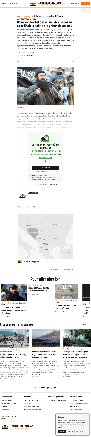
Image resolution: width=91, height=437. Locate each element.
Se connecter (53, 184)
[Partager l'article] (73, 61)
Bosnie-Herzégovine (25, 16)
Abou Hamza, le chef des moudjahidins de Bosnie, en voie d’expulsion (13, 310)
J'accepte (62, 431)
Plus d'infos (79, 431)
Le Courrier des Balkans (49, 3)
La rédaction (44, 53)
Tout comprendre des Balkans (49, 5)
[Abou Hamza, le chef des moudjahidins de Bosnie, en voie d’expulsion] (14, 292)
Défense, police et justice (44, 16)
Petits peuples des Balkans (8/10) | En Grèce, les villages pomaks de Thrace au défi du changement (76, 354)
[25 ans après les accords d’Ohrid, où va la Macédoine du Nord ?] (14, 338)
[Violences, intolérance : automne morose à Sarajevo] (66, 291)
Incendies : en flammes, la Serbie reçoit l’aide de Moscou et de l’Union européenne (44, 354)
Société (33, 19)
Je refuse (70, 431)
